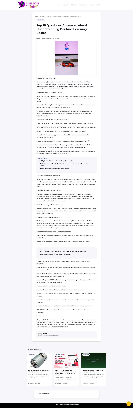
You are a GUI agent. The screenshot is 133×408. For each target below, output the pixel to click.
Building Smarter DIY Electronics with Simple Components (56, 161)
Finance (98, 5)
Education (73, 5)
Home (59, 5)
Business (65, 5)
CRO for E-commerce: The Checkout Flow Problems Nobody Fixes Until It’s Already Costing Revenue (65, 373)
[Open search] (128, 403)
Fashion (91, 5)
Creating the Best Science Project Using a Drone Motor (55, 254)
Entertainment (83, 5)
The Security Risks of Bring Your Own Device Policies (54, 168)
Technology (42, 16)
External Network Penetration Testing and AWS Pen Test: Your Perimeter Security (63, 251)
